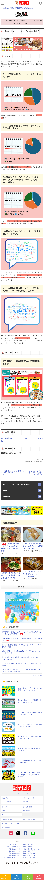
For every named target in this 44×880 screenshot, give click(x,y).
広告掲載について (7, 819)
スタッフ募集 (6, 827)
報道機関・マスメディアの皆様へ (11, 823)
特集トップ (22, 471)
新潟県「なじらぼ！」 (29, 848)
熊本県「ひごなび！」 (29, 844)
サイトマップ (6, 814)
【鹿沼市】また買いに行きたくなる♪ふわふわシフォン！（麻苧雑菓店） (32, 573)
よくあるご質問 (27, 807)
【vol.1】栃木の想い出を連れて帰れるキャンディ (9, 472)
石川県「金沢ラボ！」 (15, 855)
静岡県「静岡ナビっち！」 (14, 846)
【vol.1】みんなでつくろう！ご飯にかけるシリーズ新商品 (35, 472)
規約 (3, 810)
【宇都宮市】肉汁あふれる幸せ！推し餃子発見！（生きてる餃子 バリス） (10, 575)
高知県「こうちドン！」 (29, 857)
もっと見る (38, 676)
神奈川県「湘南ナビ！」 (14, 853)
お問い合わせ (26, 810)
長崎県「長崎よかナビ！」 (30, 846)
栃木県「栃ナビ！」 (15, 844)
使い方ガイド (6, 807)
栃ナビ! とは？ (23, 793)
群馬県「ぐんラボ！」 (15, 852)
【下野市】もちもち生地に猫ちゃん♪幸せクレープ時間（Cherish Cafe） (33, 545)
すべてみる (22, 587)
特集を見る (5, 798)
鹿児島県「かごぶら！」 (29, 855)
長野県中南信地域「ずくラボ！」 (32, 850)
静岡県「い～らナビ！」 (29, 853)
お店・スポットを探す (6, 878)
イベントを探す (16, 878)
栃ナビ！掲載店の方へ (29, 819)
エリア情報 (27, 878)
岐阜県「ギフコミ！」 (15, 850)
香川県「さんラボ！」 (29, 852)
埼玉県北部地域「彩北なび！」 (12, 857)
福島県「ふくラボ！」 (15, 848)
